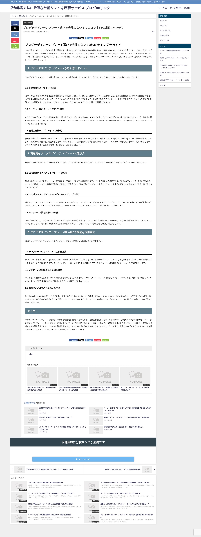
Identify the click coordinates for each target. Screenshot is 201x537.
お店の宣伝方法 (165, 30)
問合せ (165, 8)
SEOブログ (163, 25)
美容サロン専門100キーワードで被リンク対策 (174, 74)
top (159, 8)
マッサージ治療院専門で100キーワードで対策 (174, 52)
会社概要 (187, 8)
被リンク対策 (164, 40)
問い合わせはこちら (83, 459)
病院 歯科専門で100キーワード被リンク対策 (174, 80)
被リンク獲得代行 (175, 8)
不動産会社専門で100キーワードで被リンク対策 (174, 59)
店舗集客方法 (28, 23)
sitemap (162, 85)
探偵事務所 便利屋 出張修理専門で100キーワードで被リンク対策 (174, 66)
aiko (153, 31)
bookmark (163, 20)
